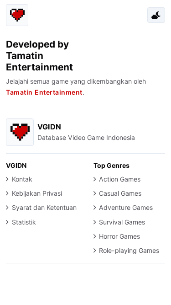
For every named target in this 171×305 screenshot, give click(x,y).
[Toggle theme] (156, 15)
